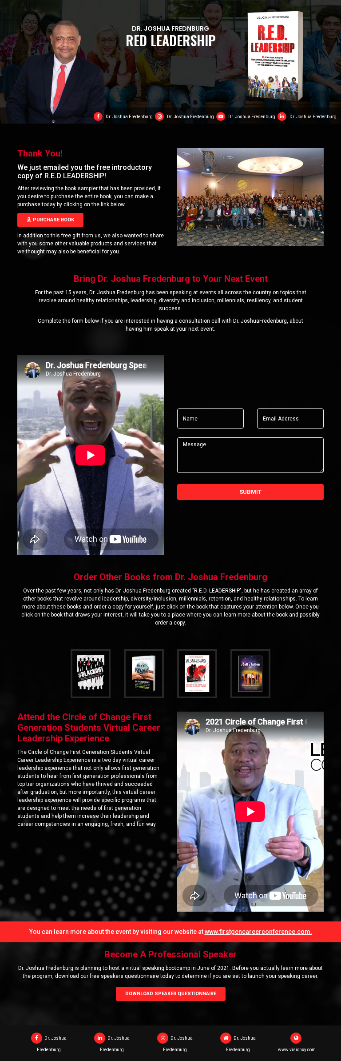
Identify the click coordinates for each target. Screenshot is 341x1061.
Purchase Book (53, 220)
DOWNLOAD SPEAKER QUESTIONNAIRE (170, 994)
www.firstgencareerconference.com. (258, 931)
